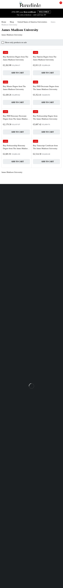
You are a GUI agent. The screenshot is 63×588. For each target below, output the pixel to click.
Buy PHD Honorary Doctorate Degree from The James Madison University (16, 119)
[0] (59, 4)
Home (3, 22)
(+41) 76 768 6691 (7, 201)
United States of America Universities (32, 22)
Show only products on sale (16, 42)
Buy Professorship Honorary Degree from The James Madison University (16, 148)
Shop (12, 22)
